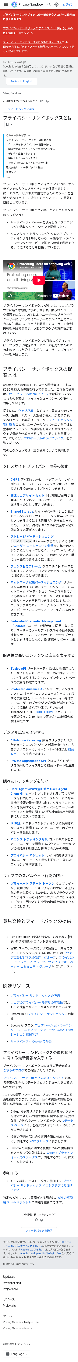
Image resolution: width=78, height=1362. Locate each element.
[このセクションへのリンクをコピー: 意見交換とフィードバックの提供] (7, 927)
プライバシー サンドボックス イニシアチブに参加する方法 (42, 1185)
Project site (9, 1305)
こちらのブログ (13, 1070)
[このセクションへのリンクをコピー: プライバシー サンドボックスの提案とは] (20, 375)
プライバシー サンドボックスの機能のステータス (32, 42)
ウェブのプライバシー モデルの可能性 (37, 1002)
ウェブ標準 (25, 411)
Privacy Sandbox (12, 93)
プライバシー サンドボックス (48, 1014)
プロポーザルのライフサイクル (45, 438)
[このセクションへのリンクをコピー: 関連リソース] (34, 986)
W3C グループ (39, 1141)
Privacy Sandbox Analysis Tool (21, 1322)
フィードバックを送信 (21, 109)
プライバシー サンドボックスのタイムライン (33, 1078)
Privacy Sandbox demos (17, 1328)
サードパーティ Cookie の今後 (31, 1041)
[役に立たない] (47, 101)
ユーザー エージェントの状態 (34, 546)
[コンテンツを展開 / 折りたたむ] (29, 135)
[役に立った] (42, 101)
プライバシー (25, 1344)
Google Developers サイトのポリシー (41, 1253)
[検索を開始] (49, 4)
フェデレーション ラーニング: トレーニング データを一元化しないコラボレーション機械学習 (42, 1030)
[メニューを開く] (6, 4)
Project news (11, 1289)
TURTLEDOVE (44, 712)
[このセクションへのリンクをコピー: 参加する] (22, 1173)
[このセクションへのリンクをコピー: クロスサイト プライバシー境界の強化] (7, 472)
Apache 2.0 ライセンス (33, 1249)
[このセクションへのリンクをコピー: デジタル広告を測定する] (48, 732)
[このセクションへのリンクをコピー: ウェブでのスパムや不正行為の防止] (67, 876)
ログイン (68, 4)
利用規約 (8, 1344)
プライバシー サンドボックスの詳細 (35, 996)
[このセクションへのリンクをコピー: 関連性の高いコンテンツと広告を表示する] (7, 661)
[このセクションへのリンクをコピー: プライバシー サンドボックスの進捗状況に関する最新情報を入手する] (56, 1058)
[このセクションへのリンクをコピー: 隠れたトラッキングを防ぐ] (52, 781)
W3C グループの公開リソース (29, 394)
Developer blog (12, 1282)
